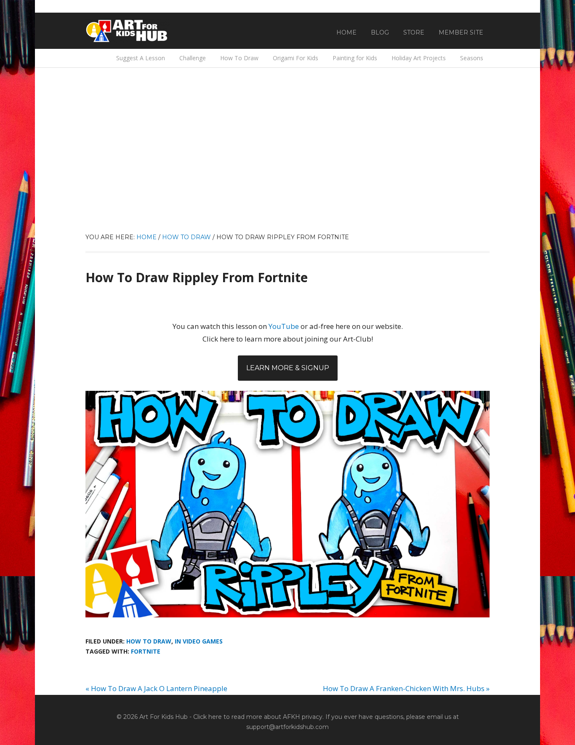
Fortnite (145, 651)
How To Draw (148, 641)
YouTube (284, 326)
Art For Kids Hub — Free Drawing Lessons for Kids (127, 31)
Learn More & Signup (287, 368)
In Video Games (199, 641)
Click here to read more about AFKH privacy (257, 717)
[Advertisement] (287, 169)
